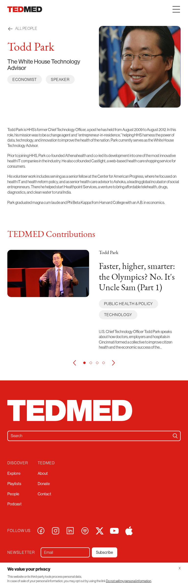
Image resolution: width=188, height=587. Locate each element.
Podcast (14, 503)
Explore (14, 473)
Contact (44, 493)
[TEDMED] (24, 9)
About (43, 473)
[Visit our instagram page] (55, 530)
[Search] (175, 436)
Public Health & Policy (128, 303)
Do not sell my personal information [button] (128, 581)
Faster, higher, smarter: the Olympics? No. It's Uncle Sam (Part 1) (137, 277)
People (13, 493)
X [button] (180, 568)
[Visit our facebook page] (40, 530)
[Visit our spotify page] (85, 530)
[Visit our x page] (99, 530)
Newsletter (21, 552)
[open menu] (176, 9)
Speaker (60, 79)
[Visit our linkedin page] (70, 530)
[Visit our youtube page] (114, 530)
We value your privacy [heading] (28, 569)
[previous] (74, 363)
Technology (118, 314)
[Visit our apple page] (129, 530)
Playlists (14, 483)
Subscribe (104, 552)
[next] (114, 363)
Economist (24, 79)
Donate (44, 483)
